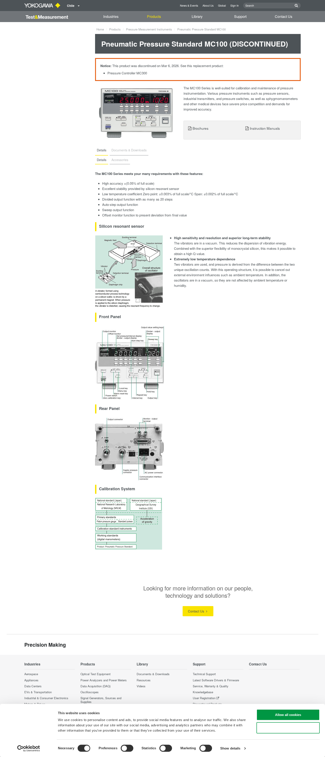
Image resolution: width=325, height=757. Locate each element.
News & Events (189, 5)
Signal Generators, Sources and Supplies (100, 700)
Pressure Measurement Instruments (149, 29)
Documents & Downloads (153, 674)
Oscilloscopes (89, 692)
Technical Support (204, 674)
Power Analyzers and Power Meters (103, 680)
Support (240, 16)
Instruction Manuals (265, 128)
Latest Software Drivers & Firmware (216, 680)
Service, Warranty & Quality (210, 686)
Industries (111, 16)
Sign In (234, 5)
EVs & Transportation (38, 692)
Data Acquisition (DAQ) (95, 686)
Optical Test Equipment (95, 674)
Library (197, 16)
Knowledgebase (203, 692)
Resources (144, 680)
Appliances (31, 680)
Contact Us (283, 16)
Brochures (200, 128)
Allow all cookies (288, 715)
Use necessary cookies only (288, 728)
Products (154, 16)
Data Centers (33, 686)
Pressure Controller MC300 (127, 73)
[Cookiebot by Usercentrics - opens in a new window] (28, 748)
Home (100, 29)
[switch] (127, 748)
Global (222, 5)
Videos (141, 686)
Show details (230, 748)
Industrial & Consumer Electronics (46, 698)
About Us (208, 5)
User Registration (204, 698)
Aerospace (31, 674)
